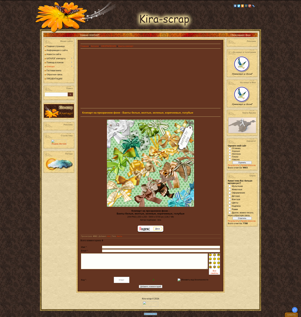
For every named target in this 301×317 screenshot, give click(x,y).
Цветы (235, 202)
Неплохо (236, 154)
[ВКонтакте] (235, 6)
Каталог (95, 46)
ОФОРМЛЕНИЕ (108, 46)
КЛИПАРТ (94, 35)
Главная (84, 35)
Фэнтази (236, 199)
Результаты (233, 165)
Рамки (235, 209)
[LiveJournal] (253, 6)
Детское (236, 196)
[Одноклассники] (242, 6)
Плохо (235, 157)
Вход (248, 35)
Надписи (236, 206)
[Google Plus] (250, 6)
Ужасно (236, 159)
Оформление (238, 192)
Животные (237, 189)
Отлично (236, 148)
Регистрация (237, 35)
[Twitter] (239, 6)
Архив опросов (248, 165)
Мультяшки (237, 186)
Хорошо (236, 151)
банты (119, 236)
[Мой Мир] (246, 6)
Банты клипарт (125, 46)
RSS (48, 35)
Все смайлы (214, 272)
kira (108, 236)
